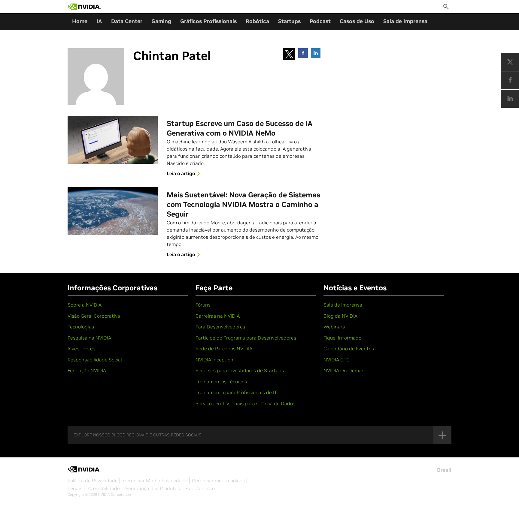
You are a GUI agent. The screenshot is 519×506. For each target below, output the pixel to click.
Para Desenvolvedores (220, 327)
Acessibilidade (104, 488)
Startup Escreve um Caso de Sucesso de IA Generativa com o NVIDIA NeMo (240, 128)
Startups (289, 21)
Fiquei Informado (342, 338)
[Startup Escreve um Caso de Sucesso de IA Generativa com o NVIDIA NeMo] (113, 140)
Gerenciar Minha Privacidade (155, 481)
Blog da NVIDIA (340, 316)
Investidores (81, 349)
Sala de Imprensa (405, 21)
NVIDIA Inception (214, 360)
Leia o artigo (181, 173)
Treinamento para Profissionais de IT (236, 392)
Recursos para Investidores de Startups (240, 370)
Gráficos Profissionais (208, 21)
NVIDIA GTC (336, 360)
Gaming (161, 21)
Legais (75, 488)
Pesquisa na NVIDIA (89, 338)
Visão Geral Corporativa (94, 316)
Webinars (334, 327)
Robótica (257, 21)
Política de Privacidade (93, 481)
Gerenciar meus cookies (218, 481)
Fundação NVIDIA (87, 370)
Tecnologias (81, 327)
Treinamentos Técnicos (221, 382)
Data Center (126, 21)
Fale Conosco (200, 488)
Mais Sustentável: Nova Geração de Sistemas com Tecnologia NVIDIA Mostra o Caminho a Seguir (243, 204)
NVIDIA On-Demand (345, 370)
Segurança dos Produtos (152, 488)
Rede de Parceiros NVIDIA (224, 349)
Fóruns (203, 305)
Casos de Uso (357, 21)
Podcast (320, 21)
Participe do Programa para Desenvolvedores (246, 338)
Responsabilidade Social (95, 360)
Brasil (444, 470)
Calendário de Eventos (348, 349)
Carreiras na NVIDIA (218, 316)
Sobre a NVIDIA (85, 305)
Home (79, 21)
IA (99, 21)
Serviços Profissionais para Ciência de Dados (245, 403)
